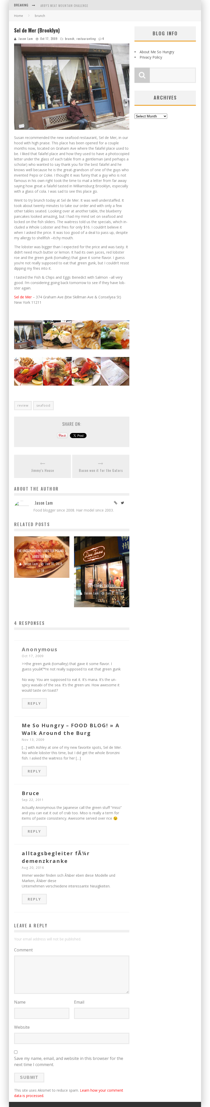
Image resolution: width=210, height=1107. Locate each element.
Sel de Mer (23, 297)
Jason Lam (25, 39)
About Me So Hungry (157, 51)
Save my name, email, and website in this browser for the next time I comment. (68, 1061)
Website (22, 1027)
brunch (70, 39)
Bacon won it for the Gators (101, 470)
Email (79, 1002)
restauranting (86, 39)
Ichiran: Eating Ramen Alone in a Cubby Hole (73, 6)
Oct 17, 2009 (33, 656)
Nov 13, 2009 (33, 739)
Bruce (30, 793)
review (22, 405)
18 (42, 571)
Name (20, 1002)
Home (18, 16)
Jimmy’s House (42, 470)
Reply (34, 703)
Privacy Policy (151, 57)
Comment (23, 950)
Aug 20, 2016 (33, 867)
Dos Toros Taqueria (102, 585)
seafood (43, 405)
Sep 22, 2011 (33, 800)
